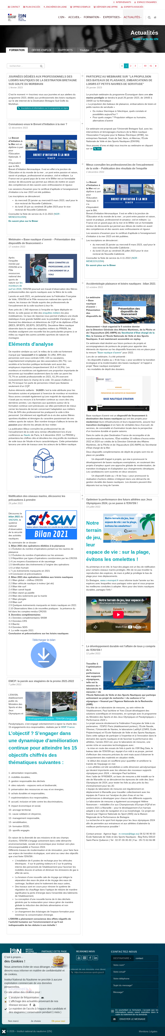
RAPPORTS (65, 50)
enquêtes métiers (51, 369)
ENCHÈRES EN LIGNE (56, 7)
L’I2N (61, 17)
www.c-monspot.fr (109, 637)
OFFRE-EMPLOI (41, 50)
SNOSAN (13, 576)
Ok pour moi (58, 1021)
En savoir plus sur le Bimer (23, 277)
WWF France (68, 783)
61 (151, 66)
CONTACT (15, 7)
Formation (91, 17)
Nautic (27, 491)
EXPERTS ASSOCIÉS (133, 7)
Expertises (111, 17)
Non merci (13, 1021)
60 (145, 66)
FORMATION (17, 50)
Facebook (102, 50)
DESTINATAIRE (121, 1014)
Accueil (74, 17)
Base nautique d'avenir (109, 409)
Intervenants (123, 2)
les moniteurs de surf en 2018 (16, 342)
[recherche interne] (149, 18)
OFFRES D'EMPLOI (81, 7)
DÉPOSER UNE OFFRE (107, 7)
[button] (3, 1031)
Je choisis (36, 1021)
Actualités (132, 17)
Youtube (84, 50)
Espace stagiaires (147, 2)
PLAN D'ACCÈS (33, 7)
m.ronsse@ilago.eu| (129, 890)
